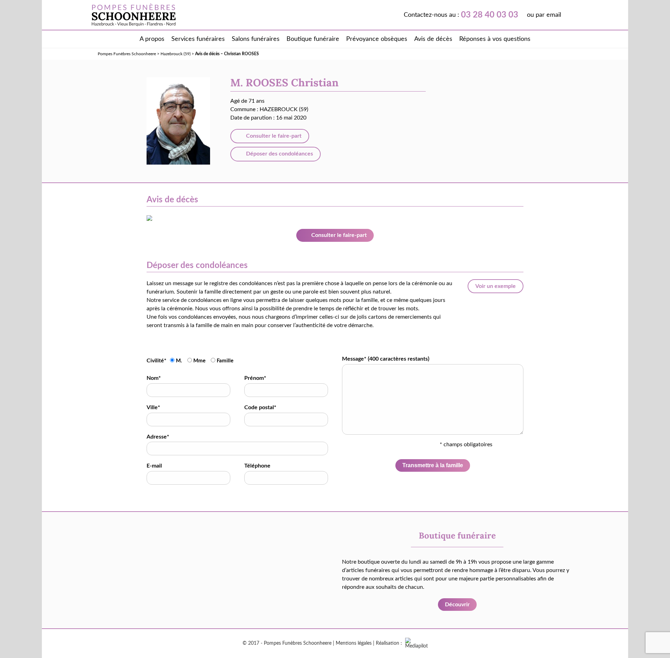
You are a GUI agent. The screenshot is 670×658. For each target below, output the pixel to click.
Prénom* (255, 378)
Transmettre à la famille (432, 465)
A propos (152, 39)
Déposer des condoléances (279, 154)
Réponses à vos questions (494, 39)
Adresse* (158, 437)
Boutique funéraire (312, 39)
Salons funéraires (256, 39)
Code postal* (260, 407)
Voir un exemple (495, 286)
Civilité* (156, 360)
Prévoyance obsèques (376, 39)
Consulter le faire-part (273, 136)
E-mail (154, 466)
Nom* (154, 378)
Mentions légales (354, 643)
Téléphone (257, 466)
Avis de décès (433, 39)
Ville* (153, 407)
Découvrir (457, 604)
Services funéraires (198, 39)
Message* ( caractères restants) (385, 359)
